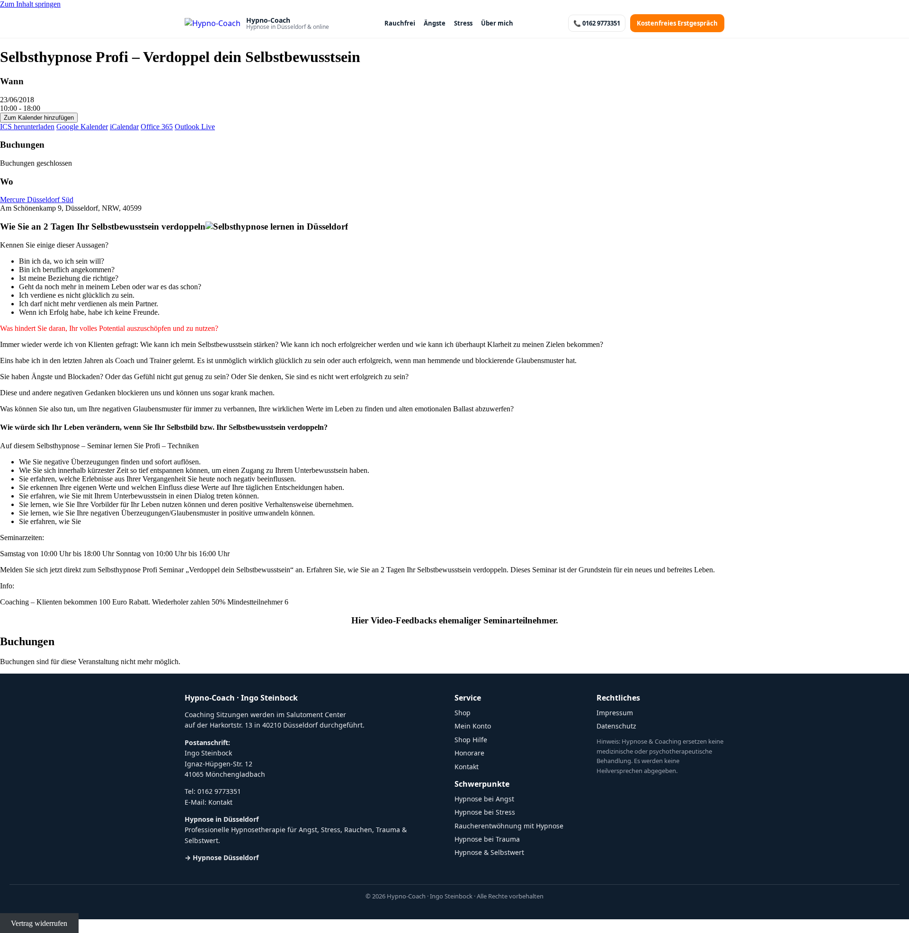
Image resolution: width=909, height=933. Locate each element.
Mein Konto (472, 725)
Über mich (497, 23)
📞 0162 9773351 (596, 23)
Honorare (469, 752)
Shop (462, 712)
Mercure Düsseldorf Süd (36, 199)
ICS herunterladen (27, 127)
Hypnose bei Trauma (487, 839)
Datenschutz (616, 725)
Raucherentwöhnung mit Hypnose (508, 825)
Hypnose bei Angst (484, 798)
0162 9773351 (219, 791)
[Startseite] (213, 23)
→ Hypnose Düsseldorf (221, 857)
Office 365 (157, 127)
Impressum (615, 712)
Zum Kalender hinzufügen (39, 117)
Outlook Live (195, 127)
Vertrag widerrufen (39, 923)
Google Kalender (82, 127)
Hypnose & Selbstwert (489, 852)
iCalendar (124, 127)
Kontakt (220, 802)
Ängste (435, 23)
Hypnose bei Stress (484, 812)
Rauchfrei (399, 23)
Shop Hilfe (470, 739)
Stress (463, 23)
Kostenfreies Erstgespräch (677, 23)
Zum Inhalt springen (30, 4)
